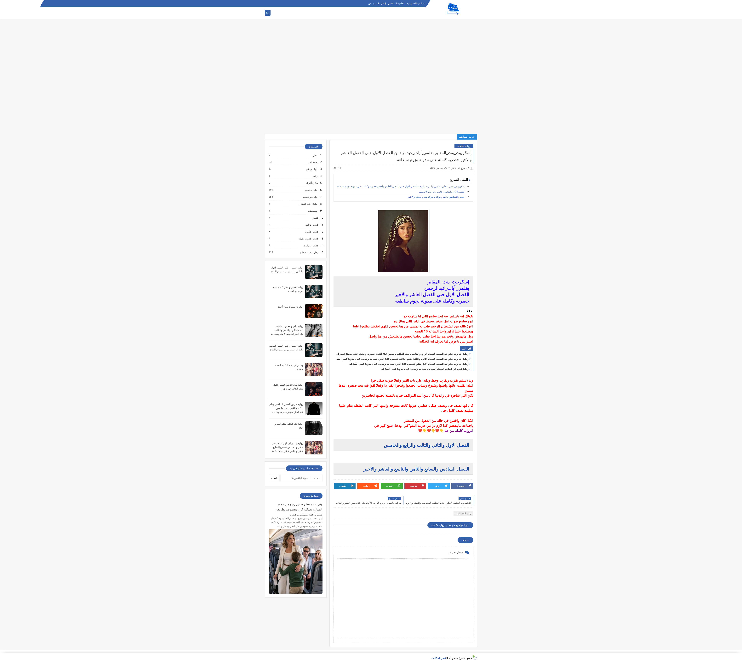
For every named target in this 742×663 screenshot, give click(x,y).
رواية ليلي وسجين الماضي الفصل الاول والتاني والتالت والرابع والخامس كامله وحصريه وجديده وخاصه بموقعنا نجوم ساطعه (287, 333)
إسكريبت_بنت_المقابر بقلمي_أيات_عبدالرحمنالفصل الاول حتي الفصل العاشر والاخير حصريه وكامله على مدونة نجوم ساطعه (400, 186)
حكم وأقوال (312, 183)
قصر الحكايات (438, 658)
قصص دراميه (311, 224)
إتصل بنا (382, 3)
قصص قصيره (311, 231)
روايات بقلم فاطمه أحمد (290, 306)
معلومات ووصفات (308, 252)
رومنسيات (312, 210)
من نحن (372, 3)
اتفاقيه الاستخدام (396, 3)
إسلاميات (313, 162)
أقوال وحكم (312, 169)
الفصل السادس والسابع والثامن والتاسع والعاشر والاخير (436, 197)
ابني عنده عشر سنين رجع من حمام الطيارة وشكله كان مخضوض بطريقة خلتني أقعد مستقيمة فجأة (299, 509)
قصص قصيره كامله (308, 238)
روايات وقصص (310, 197)
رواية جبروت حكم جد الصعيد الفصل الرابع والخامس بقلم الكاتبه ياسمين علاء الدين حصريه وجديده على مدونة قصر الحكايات (402, 353)
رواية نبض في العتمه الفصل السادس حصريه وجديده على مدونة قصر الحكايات (424, 369)
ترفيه (315, 176)
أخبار (315, 155)
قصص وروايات (310, 245)
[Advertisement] (626, 27)
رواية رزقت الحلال (308, 203)
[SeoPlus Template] (474, 657)
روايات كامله (463, 146)
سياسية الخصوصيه (416, 3)
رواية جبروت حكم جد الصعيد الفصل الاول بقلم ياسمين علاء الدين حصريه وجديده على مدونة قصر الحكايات (409, 364)
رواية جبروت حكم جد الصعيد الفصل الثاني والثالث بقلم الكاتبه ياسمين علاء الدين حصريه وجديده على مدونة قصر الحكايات (402, 358)
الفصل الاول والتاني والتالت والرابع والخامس (442, 191)
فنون (315, 217)
